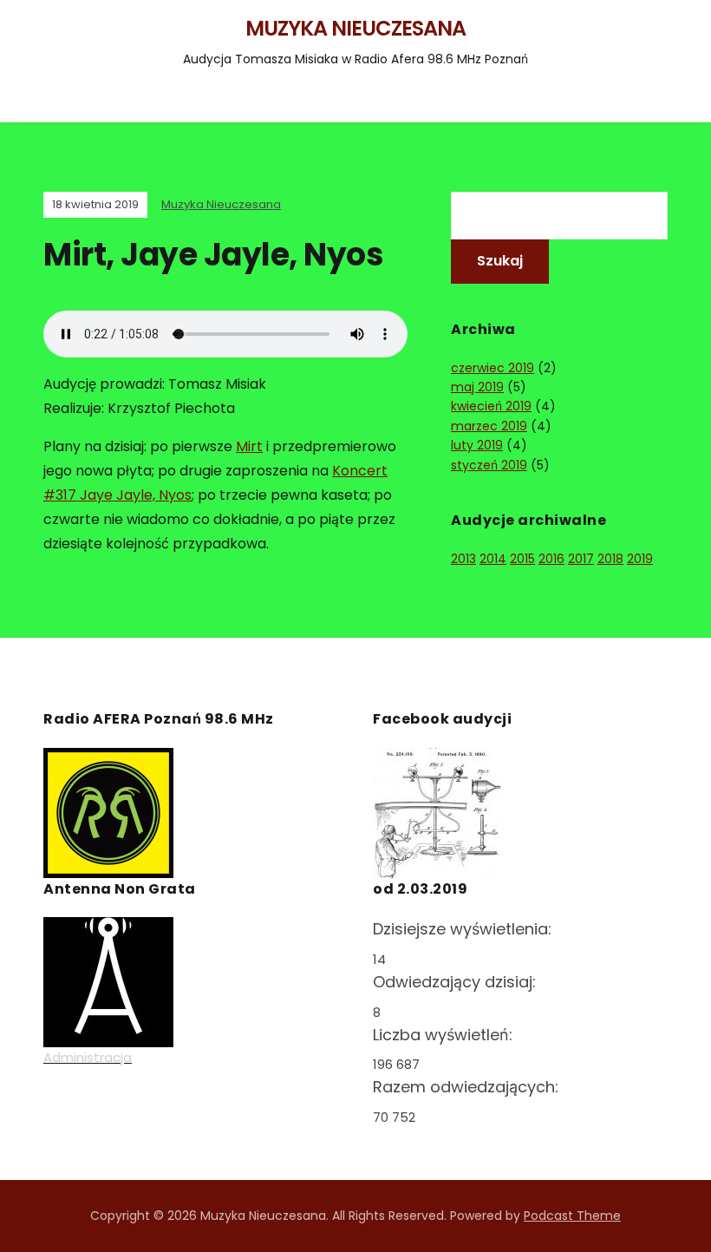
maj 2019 (477, 387)
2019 (640, 558)
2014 (492, 558)
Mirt (249, 446)
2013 (463, 558)
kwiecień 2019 (491, 406)
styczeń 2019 (489, 465)
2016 (551, 558)
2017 (581, 558)
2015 (522, 558)
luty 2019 (477, 445)
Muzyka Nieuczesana (355, 28)
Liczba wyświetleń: (445, 1035)
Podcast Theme (572, 1215)
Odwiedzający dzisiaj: (456, 982)
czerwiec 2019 (492, 368)
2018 (610, 558)
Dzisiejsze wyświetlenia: (464, 929)
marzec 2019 (489, 426)
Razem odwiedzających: (468, 1087)
